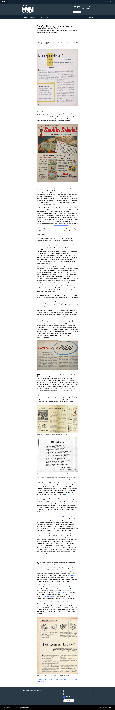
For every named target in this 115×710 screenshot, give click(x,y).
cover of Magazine (70, 494)
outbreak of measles (49, 596)
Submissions (47, 17)
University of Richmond (109, 1)
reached (61, 517)
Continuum (67, 696)
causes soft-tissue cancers (67, 590)
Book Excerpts (33, 17)
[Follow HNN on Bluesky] (92, 17)
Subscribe (76, 12)
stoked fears (72, 481)
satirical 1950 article (61, 225)
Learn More (77, 700)
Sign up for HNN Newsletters (24, 707)
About (40, 17)
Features (25, 17)
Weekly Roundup (68, 697)
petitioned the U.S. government (60, 592)
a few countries (71, 575)
